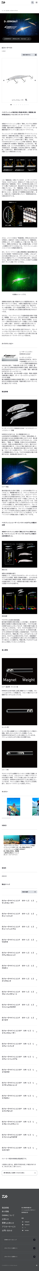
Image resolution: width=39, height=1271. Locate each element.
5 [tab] (18, 104)
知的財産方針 (24, 1212)
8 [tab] (24, 104)
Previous (3, 80)
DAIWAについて (8, 1215)
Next (35, 80)
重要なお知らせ (8, 1223)
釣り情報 (5, 1211)
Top (2, 10)
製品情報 (7, 10)
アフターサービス (9, 1227)
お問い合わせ (7, 1230)
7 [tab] (22, 104)
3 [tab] (14, 104)
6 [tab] (20, 104)
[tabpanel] (19, 80)
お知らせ (5, 1219)
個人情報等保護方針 (26, 1207)
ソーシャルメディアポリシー (28, 1210)
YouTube (27, 1230)
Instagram (27, 1222)
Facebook (27, 1224)
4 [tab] (16, 104)
